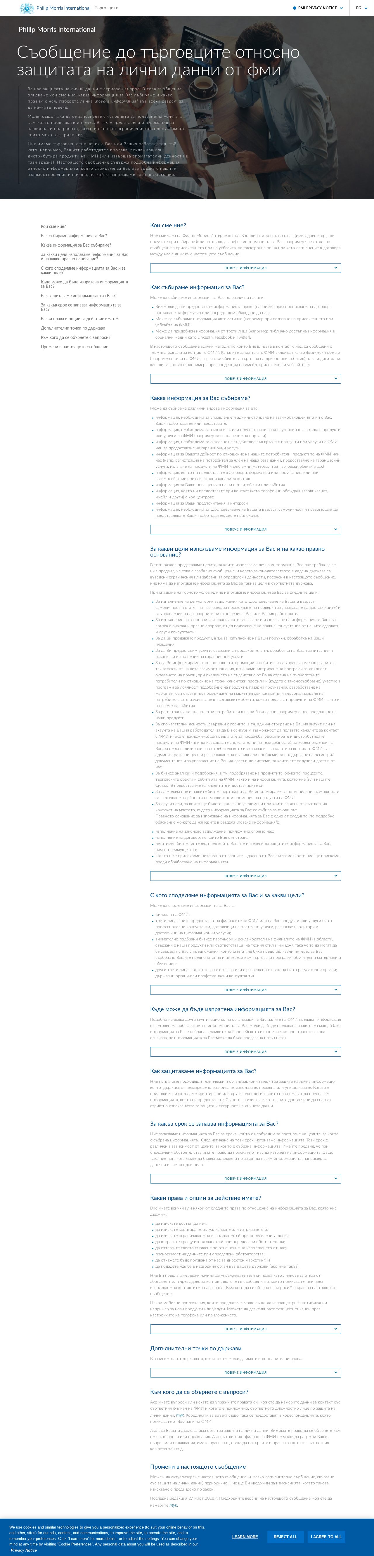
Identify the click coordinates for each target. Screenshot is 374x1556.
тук (180, 1415)
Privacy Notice (24, 1550)
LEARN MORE (245, 1537)
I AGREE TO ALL (326, 1537)
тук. (173, 1505)
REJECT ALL (285, 1537)
